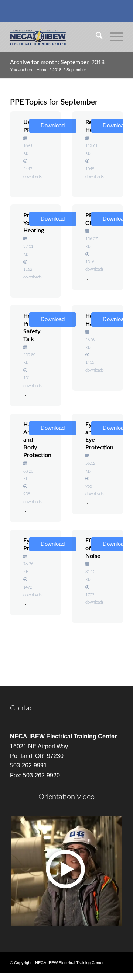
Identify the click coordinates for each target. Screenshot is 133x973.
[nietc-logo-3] (55, 37)
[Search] (95, 37)
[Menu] (113, 37)
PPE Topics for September (54, 102)
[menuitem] (95, 37)
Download (53, 126)
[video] (66, 871)
